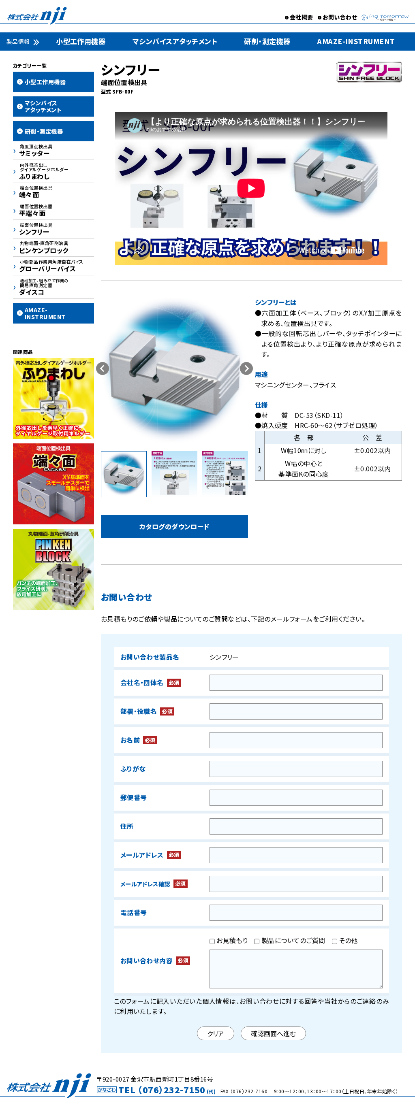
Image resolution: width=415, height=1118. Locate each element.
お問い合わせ (340, 17)
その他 (347, 940)
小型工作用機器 (80, 41)
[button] (246, 368)
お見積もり (231, 940)
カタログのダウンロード (174, 526)
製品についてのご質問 (292, 940)
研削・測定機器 (267, 41)
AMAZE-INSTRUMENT (356, 41)
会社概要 (301, 17)
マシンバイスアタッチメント (175, 41)
